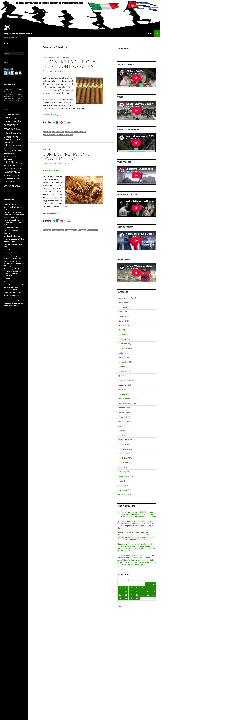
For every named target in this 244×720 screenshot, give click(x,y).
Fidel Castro (9, 145)
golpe (17, 145)
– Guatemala (122, 385)
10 (120, 591)
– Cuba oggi (122, 339)
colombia (17, 121)
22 (148, 595)
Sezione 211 (93, 230)
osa (5, 172)
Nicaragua (20, 163)
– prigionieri (122, 440)
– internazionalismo (125, 403)
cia (11, 121)
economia (7, 140)
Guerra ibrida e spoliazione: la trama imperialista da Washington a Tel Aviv (14, 287)
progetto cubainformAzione (18, 33)
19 (131, 595)
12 (131, 591)
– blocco (120, 316)
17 (120, 595)
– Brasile (120, 325)
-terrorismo (122, 490)
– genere (120, 376)
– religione (121, 444)
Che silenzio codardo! (11, 228)
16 (153, 591)
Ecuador (14, 140)
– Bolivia (120, 321)
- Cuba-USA (54, 57)
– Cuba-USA (122, 348)
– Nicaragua (122, 421)
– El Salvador (122, 371)
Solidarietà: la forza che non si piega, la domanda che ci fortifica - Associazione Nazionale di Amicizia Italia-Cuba (136, 534)
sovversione (8, 178)
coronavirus (11, 124)
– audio (120, 312)
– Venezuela (122, 476)
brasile (7, 121)
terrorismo (17, 178)
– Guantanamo (123, 380)
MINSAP (9, 162)
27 (137, 598)
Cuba (19, 129)
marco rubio (17, 150)
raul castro (7, 176)
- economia (64, 57)
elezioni (20, 140)
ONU (20, 168)
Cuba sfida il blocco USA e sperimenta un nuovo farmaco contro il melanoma (14, 214)
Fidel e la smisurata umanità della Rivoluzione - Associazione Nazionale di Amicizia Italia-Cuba (135, 513)
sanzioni (17, 175)
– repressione (122, 449)
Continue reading (51, 114)
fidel (13, 142)
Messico (12, 154)
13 (137, 591)
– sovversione (122, 462)
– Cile (119, 330)
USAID (11, 181)
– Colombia (122, 334)
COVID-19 (10, 129)
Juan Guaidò (19, 148)
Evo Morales (7, 142)
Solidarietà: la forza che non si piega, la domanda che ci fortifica (136, 538)
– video (120, 481)
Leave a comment (64, 71)
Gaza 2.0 (7, 250)
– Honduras (122, 394)
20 (137, 595)
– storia (120, 472)
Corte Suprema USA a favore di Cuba (66, 156)
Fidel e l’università (10, 204)
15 (148, 591)
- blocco (46, 57)
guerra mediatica (9, 148)
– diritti (120, 357)
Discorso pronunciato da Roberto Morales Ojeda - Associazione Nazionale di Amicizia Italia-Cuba (136, 522)
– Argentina (122, 307)
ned (15, 163)
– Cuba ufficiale (123, 344)
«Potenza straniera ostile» (12, 292)
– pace (120, 426)
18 (126, 595)
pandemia (13, 172)
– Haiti (120, 389)
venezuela (12, 186)
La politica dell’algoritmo (12, 236)
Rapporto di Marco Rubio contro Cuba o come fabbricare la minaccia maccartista (136, 563)
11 (126, 591)
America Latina (8, 114)
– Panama (121, 430)
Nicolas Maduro (9, 165)
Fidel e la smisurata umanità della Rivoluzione (138, 516)
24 (120, 598)
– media (120, 412)
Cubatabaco (58, 132)
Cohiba (47, 132)
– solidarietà (122, 458)
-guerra (120, 485)
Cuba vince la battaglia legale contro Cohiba (69, 64)
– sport (120, 467)
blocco (8, 117)
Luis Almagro (8, 151)
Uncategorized (123, 494)
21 (142, 595)
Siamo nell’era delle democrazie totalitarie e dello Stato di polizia (13, 222)
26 (131, 598)
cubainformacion (13, 133)
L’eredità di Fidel (9, 282)
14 (142, 591)
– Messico (121, 417)
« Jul (119, 606)
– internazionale (123, 398)
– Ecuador (121, 366)
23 (153, 595)
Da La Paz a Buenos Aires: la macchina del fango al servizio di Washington (14, 263)
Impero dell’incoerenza (11, 253)
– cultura (121, 353)
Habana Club (72, 230)
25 (126, 598)
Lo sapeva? (7, 279)
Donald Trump (11, 136)
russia (12, 176)
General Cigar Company (76, 132)
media (6, 154)
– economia (122, 362)
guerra (21, 145)
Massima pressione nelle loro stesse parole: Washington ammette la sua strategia (14, 303)
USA (6, 181)
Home (150, 33)
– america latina (123, 298)
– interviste (121, 408)
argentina (16, 114)
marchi (83, 230)
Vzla (6, 190)
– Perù (120, 435)
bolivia (21, 118)
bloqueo (15, 118)
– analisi (120, 302)
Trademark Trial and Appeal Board (58, 135)
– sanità (120, 453)
